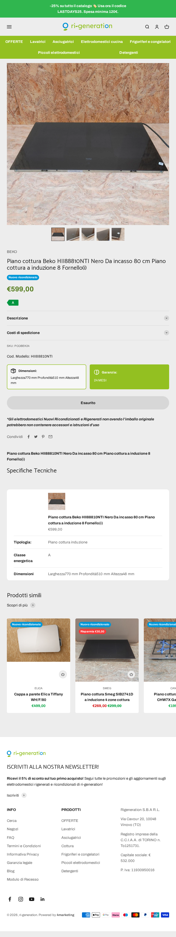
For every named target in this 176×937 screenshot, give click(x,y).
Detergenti (128, 53)
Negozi (12, 829)
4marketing (65, 915)
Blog (10, 871)
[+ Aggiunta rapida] (63, 674)
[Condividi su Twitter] (35, 436)
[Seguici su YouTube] (32, 899)
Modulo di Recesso (23, 879)
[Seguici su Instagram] (21, 899)
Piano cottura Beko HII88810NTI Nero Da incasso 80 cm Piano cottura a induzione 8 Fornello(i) (101, 520)
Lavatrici (38, 42)
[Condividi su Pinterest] (43, 436)
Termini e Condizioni (24, 846)
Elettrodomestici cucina (102, 42)
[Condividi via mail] (50, 436)
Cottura (67, 846)
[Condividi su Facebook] (28, 436)
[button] (58, 234)
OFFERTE (14, 42)
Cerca (12, 821)
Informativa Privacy (23, 854)
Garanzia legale (19, 863)
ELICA (38, 688)
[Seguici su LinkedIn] (43, 899)
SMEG (107, 688)
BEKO (12, 252)
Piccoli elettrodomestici (59, 53)
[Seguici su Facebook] (10, 899)
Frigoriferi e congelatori (150, 42)
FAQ (10, 838)
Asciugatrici (63, 42)
